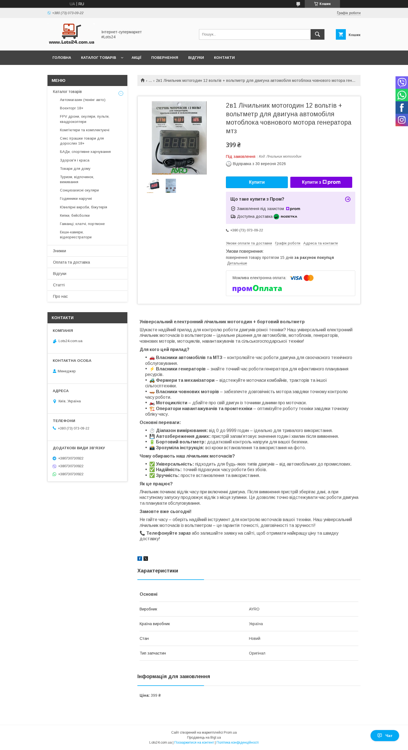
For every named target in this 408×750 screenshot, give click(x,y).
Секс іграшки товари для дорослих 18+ (82, 140)
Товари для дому (75, 168)
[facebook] (139, 559)
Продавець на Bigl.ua (204, 737)
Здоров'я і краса (74, 160)
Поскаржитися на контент (194, 742)
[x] (145, 559)
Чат (389, 735)
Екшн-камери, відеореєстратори (76, 234)
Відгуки (196, 57)
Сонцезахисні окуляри (79, 190)
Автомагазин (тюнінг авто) (82, 100)
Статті (59, 285)
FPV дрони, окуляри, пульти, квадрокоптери (84, 118)
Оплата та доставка (71, 262)
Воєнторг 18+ (71, 108)
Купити (257, 182)
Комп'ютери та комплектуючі (84, 130)
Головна (61, 57)
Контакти (224, 57)
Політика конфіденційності (237, 742)
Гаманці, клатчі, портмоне (82, 224)
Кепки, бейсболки (75, 215)
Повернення (164, 57)
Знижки (59, 251)
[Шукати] (317, 34)
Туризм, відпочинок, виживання (77, 179)
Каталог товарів (98, 57)
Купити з (311, 182)
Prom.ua (230, 732)
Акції (136, 57)
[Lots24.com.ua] (71, 43)
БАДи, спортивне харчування (85, 152)
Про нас (60, 296)
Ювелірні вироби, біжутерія (83, 207)
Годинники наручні (76, 198)
